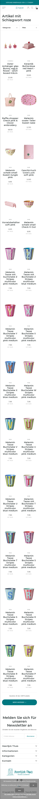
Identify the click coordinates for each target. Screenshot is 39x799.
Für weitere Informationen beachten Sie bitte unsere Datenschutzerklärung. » (20, 796)
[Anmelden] (28, 7)
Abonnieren (30, 736)
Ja (33, 785)
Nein (19, 790)
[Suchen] (32, 7)
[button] (3, 8)
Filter (24, 28)
